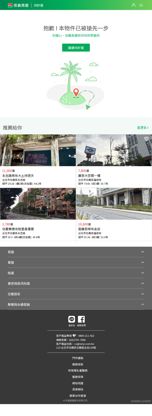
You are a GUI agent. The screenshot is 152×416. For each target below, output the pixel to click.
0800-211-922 (86, 335)
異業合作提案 (77, 396)
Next (149, 188)
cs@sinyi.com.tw (84, 344)
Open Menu (141, 5)
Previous (3, 188)
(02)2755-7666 (77, 340)
